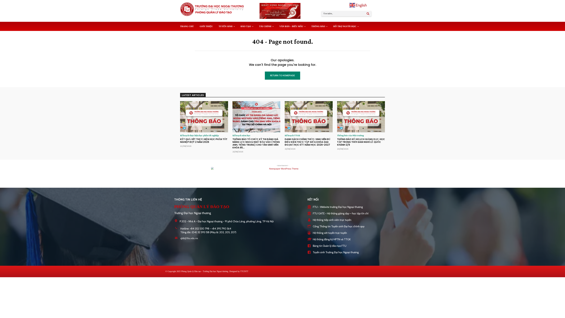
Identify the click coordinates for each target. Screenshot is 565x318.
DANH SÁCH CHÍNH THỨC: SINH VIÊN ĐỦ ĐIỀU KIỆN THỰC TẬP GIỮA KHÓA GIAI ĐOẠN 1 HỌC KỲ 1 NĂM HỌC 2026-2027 (307, 142)
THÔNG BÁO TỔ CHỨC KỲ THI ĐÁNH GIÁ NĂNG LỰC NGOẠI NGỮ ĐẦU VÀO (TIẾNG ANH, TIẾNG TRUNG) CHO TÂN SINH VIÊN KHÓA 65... (256, 143)
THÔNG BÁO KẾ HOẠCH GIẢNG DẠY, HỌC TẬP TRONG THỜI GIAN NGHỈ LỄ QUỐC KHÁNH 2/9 (361, 142)
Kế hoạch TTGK (292, 135)
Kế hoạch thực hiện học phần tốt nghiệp (199, 135)
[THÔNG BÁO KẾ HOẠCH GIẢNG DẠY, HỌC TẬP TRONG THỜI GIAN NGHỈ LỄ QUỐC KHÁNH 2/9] (361, 116)
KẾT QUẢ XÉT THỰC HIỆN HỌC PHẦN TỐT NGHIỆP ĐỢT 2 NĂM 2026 (203, 141)
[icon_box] (335, 207)
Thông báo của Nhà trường (350, 135)
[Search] (368, 13)
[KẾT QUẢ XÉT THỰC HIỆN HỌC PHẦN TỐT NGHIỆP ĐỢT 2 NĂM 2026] (204, 116)
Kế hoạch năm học (241, 135)
